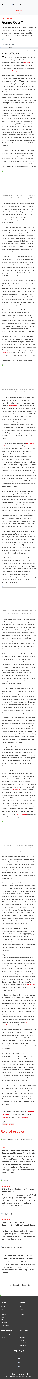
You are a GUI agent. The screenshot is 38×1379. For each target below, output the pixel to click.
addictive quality (16, 790)
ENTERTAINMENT (7, 18)
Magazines (23, 1307)
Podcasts (22, 1312)
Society (3, 1307)
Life (2, 1309)
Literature (4, 1322)
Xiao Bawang (13, 406)
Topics (3, 1302)
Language (4, 1314)
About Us (22, 1335)
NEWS (3, 1147)
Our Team (22, 1337)
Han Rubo (10, 40)
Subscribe (19, 10)
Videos (22, 1314)
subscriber (5, 1117)
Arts (2, 1320)
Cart (19, 13)
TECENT (5, 1124)
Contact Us (23, 1345)
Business (3, 1312)
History (3, 1317)
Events (3, 1337)
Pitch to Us (23, 1343)
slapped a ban (6, 352)
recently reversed (21, 814)
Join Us (22, 1340)
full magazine (23, 1117)
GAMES (11, 1124)
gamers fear (30, 985)
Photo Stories (5, 1325)
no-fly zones (27, 63)
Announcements (5, 1335)
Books (21, 1309)
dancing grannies (17, 71)
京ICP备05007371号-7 (26, 1376)
